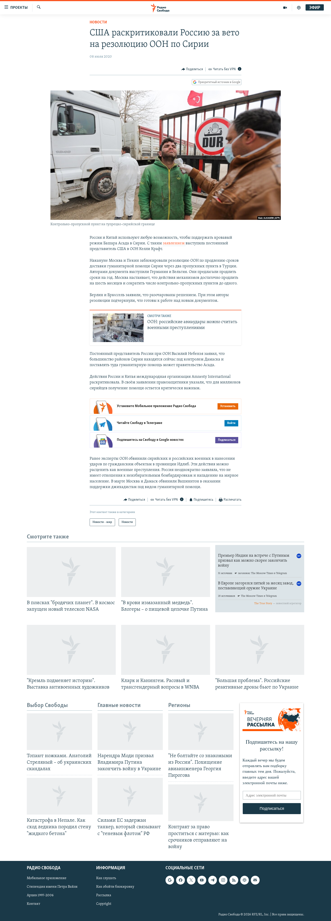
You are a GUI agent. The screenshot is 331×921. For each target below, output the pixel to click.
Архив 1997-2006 (40, 895)
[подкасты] (299, 7)
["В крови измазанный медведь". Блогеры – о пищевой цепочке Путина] (165, 572)
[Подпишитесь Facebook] (180, 880)
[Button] (192, 69)
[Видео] (285, 7)
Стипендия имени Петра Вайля (52, 887)
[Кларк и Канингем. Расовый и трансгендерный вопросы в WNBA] (165, 650)
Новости (98, 22)
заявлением (174, 243)
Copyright (103, 904)
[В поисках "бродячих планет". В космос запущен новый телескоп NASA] (71, 572)
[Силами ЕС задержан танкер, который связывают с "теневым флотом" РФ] (130, 796)
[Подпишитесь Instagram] (223, 880)
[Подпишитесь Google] (170, 880)
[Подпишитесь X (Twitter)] (191, 880)
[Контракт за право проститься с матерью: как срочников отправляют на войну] (201, 802)
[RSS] (233, 880)
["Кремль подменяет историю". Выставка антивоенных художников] (71, 650)
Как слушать (106, 878)
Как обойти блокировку (115, 887)
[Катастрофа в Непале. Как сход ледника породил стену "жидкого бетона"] (59, 796)
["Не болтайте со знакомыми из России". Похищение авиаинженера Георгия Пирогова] (201, 731)
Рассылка (103, 895)
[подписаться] (255, 880)
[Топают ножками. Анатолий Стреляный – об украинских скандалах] (59, 731)
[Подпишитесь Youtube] (201, 880)
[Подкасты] (244, 880)
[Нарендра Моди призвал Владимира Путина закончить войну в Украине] (130, 731)
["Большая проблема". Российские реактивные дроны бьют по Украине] (259, 650)
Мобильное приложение (46, 878)
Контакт (33, 904)
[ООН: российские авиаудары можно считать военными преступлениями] (118, 327)
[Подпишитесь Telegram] (212, 880)
